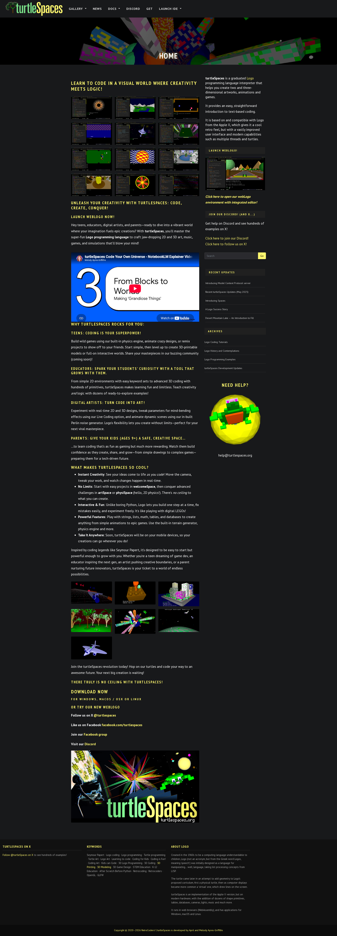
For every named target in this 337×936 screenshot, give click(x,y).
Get (149, 9)
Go (262, 256)
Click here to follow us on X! (226, 244)
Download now (89, 691)
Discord (133, 9)
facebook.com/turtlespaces (122, 725)
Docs (113, 9)
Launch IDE (169, 9)
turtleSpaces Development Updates (223, 368)
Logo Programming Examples (220, 359)
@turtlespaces (105, 715)
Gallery (76, 9)
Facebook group (95, 734)
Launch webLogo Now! (93, 216)
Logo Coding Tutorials (216, 342)
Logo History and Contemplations (221, 350)
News (97, 9)
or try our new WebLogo (95, 707)
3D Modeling (104, 867)
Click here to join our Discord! (227, 238)
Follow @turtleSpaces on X (18, 855)
